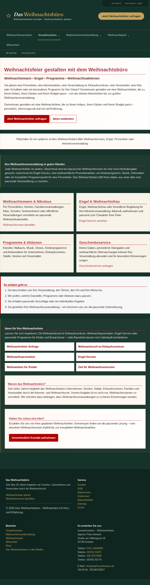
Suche (81, 507)
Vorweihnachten (14, 530)
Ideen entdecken (63, 118)
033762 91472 (94, 552)
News (9, 545)
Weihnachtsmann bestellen (19, 224)
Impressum (83, 496)
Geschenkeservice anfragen (96, 265)
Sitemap (82, 503)
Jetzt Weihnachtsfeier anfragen (121, 16)
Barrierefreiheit (85, 500)
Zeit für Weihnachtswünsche (96, 367)
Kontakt (116, 3)
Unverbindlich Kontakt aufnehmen (33, 437)
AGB (80, 488)
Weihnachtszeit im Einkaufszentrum (101, 346)
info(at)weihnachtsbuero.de (100, 566)
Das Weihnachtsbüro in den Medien (24, 549)
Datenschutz (84, 492)
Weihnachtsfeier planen (18, 495)
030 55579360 (94, 555)
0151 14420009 (95, 548)
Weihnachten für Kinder (22, 367)
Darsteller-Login (133, 3)
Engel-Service (87, 356)
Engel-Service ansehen (93, 220)
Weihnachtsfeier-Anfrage (23, 346)
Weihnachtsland (14, 538)
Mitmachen (12, 542)
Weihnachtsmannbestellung (20, 534)
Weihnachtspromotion (21, 356)
